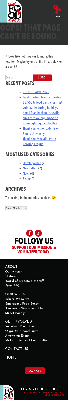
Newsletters (30, 168)
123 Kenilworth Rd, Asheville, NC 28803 (43, 393)
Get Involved (18, 321)
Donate (35, 371)
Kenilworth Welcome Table (24, 308)
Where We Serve (17, 299)
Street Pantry (15, 313)
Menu (58, 16)
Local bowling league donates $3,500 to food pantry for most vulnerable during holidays (42, 102)
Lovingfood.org (55, 395)
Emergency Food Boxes (22, 303)
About (11, 267)
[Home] (14, 11)
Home (11, 357)
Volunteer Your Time (19, 326)
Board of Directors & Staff (24, 281)
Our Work (15, 294)
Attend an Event (17, 335)
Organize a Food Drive (21, 331)
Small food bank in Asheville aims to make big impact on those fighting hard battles (41, 118)
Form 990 (12, 285)
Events (27, 179)
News (26, 173)
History (10, 276)
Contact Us (16, 349)
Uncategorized (32, 163)
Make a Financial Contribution (26, 340)
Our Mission (13, 271)
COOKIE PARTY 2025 (36, 92)
